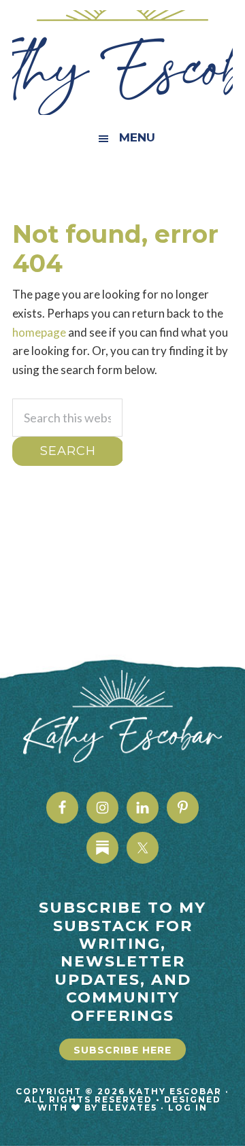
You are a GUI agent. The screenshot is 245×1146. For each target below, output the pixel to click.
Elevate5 (129, 1107)
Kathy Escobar (122, 62)
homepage (39, 332)
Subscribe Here (123, 1050)
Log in (188, 1107)
